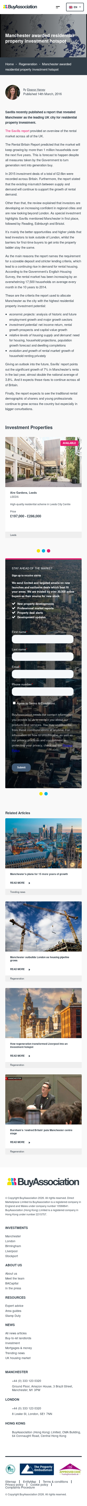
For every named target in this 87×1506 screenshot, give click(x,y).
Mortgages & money (18, 1348)
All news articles (16, 1333)
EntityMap (29, 1481)
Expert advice (14, 1305)
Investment (12, 1343)
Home (9, 64)
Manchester (13, 1236)
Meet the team (14, 1278)
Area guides (13, 1311)
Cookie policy (39, 1484)
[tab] (38, 551)
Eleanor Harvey (36, 89)
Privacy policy (14, 1484)
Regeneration (28, 64)
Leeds (14, 496)
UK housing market (18, 1358)
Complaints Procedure (20, 1487)
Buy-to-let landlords (18, 1338)
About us (11, 1273)
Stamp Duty (13, 1315)
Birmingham (13, 1246)
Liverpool (11, 1251)
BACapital (11, 1283)
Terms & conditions (55, 1481)
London (10, 1241)
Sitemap (10, 1481)
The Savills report (17, 130)
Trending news (17, 892)
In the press (13, 1288)
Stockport (11, 1256)
